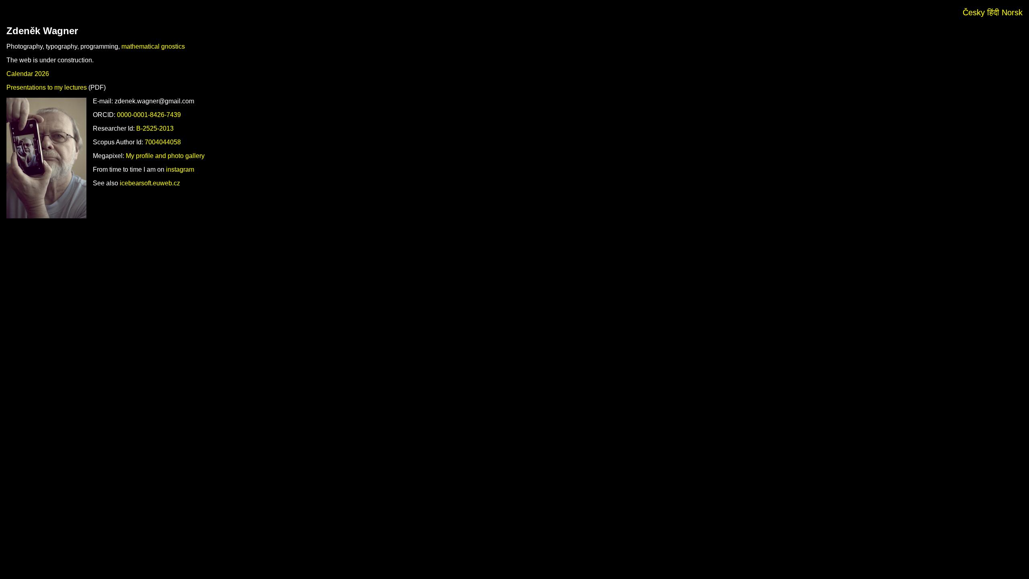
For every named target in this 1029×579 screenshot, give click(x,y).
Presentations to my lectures (46, 87)
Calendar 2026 (27, 73)
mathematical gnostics (153, 46)
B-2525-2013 (155, 128)
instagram (180, 169)
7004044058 (163, 142)
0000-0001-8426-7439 (149, 114)
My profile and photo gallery (165, 155)
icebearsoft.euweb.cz (150, 183)
